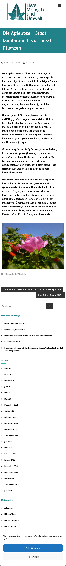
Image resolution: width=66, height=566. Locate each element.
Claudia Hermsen (32, 63)
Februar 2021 (10, 417)
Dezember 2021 (11, 405)
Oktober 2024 (10, 380)
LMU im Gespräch (11, 520)
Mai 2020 (8, 447)
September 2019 (11, 484)
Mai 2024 (8, 392)
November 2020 (11, 423)
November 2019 (11, 472)
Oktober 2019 (10, 478)
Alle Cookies (33, 547)
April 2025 (8, 368)
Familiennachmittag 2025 (15, 323)
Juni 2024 (8, 386)
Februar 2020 (10, 454)
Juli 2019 (8, 490)
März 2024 (8, 399)
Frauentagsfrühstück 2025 (16, 329)
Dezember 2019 (11, 466)
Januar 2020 (9, 460)
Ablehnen (33, 556)
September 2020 (11, 435)
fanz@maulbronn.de (38, 214)
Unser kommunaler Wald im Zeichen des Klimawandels (28, 335)
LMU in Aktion (21, 274)
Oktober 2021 (10, 411)
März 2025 (8, 374)
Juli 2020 (8, 441)
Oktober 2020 (10, 429)
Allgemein (9, 274)
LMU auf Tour (10, 514)
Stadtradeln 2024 (12, 342)
